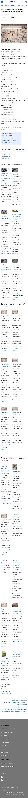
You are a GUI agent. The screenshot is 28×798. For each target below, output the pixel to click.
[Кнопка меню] (2, 2)
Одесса (24, 149)
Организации (4, 752)
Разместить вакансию (7, 766)
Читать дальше (6, 253)
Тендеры (3, 773)
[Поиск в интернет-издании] (22, 2)
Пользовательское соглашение (11, 794)
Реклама (3, 769)
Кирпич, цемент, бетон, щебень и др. (6, 156)
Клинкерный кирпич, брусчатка (16, 474)
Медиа (3, 748)
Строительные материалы (8, 728)
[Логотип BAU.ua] (13, 1)
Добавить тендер (5, 755)
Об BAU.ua (7, 792)
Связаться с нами (14, 792)
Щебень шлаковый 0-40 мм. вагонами (6, 219)
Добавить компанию (7, 763)
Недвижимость (5, 745)
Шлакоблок (16, 265)
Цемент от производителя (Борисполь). (17, 517)
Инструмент (4, 735)
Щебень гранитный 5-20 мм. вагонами (17, 176)
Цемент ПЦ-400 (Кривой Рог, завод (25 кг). (6, 661)
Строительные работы (7, 732)
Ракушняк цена (17, 316)
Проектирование (5, 742)
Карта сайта (21, 794)
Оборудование (5, 738)
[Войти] (26, 2)
